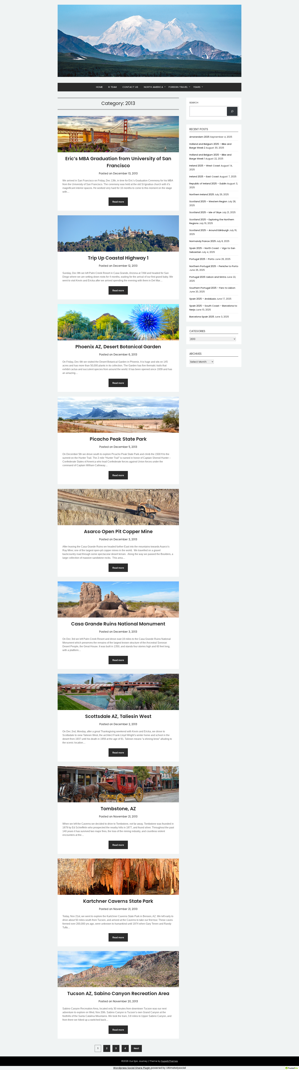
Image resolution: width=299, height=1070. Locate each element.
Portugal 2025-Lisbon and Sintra (207, 277)
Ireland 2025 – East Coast (204, 176)
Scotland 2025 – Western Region (208, 201)
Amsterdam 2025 (199, 136)
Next (136, 1048)
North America (153, 87)
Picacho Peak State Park (118, 439)
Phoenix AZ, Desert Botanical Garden (118, 346)
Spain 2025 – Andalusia (202, 298)
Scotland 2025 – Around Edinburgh (209, 230)
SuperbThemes (169, 1061)
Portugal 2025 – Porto (201, 259)
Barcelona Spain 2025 (201, 316)
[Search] (232, 111)
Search (193, 102)
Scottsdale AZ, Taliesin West (118, 716)
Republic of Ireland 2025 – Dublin (207, 183)
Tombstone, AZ (118, 808)
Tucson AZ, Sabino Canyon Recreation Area (118, 993)
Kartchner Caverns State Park (118, 901)
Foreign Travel (178, 87)
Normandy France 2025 (202, 241)
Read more (118, 201)
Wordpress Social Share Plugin (132, 1068)
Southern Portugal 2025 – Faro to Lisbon (212, 287)
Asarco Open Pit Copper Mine (118, 531)
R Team (112, 87)
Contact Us (130, 87)
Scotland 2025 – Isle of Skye (205, 212)
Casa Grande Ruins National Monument (118, 623)
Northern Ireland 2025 (201, 194)
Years (197, 87)
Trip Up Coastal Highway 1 (118, 258)
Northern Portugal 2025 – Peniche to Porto (213, 266)
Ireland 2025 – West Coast (204, 165)
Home (99, 87)
